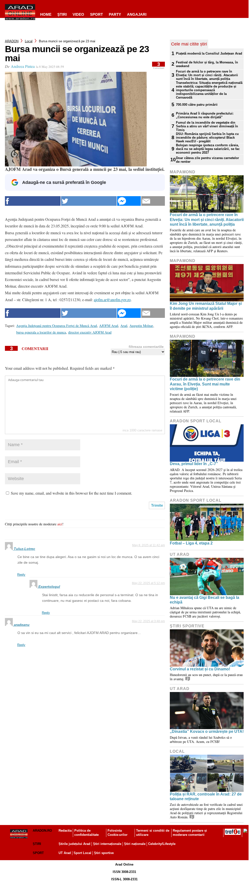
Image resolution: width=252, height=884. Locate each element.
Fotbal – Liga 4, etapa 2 (191, 543)
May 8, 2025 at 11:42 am (148, 545)
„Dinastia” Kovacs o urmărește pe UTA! (207, 731)
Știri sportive (104, 853)
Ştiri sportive (187, 626)
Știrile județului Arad (74, 844)
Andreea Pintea (23, 66)
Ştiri (62, 14)
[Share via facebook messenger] (129, 201)
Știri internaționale (107, 844)
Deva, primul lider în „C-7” (194, 464)
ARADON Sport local (195, 421)
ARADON (11, 41)
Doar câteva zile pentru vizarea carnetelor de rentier (207, 159)
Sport (96, 14)
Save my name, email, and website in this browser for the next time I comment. (71, 493)
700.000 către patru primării (197, 104)
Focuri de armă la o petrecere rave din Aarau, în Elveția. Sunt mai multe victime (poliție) (205, 384)
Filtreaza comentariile (146, 346)
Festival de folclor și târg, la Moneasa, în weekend (207, 64)
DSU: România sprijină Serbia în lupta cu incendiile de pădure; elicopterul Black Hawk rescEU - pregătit (207, 137)
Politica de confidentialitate (86, 833)
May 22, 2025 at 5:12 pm (148, 583)
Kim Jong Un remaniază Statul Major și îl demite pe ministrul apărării (206, 305)
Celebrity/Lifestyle (161, 844)
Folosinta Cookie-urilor (117, 833)
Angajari (136, 14)
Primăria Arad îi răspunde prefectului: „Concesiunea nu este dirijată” (205, 115)
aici (59, 524)
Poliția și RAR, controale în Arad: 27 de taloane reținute (206, 796)
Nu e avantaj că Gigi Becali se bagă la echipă (204, 599)
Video (78, 14)
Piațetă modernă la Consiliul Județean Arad (209, 53)
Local (28, 41)
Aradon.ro (42, 830)
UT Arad (179, 554)
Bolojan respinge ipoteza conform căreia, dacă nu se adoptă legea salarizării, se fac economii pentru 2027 (208, 148)
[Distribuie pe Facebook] (33, 201)
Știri (37, 844)
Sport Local (82, 853)
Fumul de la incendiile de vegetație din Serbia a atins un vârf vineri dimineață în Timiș (207, 126)
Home (45, 14)
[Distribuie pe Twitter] (89, 201)
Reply (21, 574)
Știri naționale (134, 844)
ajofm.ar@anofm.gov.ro (112, 299)
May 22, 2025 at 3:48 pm (148, 621)
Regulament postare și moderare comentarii (190, 833)
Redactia (65, 830)
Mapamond (182, 172)
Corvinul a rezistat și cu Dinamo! (200, 669)
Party (115, 14)
